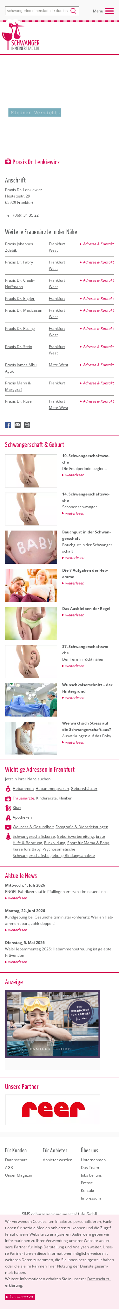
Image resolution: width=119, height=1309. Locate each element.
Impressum (91, 1198)
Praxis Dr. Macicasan (23, 310)
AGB (9, 1167)
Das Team (90, 1167)
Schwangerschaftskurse (34, 836)
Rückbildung (54, 842)
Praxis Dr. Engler (20, 298)
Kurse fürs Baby (27, 849)
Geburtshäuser (84, 788)
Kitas (17, 807)
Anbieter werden (57, 1160)
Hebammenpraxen (52, 788)
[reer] (52, 1110)
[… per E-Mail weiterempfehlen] (18, 425)
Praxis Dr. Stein (18, 346)
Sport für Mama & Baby (88, 842)
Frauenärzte (23, 798)
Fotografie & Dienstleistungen (82, 826)
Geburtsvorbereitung (75, 836)
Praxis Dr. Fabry (19, 262)
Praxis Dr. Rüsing (20, 328)
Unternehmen (93, 1160)
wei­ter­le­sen (17, 898)
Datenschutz (16, 1160)
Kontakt (87, 1190)
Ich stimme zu (21, 1297)
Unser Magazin (18, 1175)
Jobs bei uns (91, 1175)
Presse (87, 1183)
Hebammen (23, 788)
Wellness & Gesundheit (33, 826)
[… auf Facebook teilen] (8, 425)
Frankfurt (57, 298)
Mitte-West (58, 365)
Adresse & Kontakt (98, 244)
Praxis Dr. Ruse (18, 401)
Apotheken (22, 817)
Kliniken (65, 798)
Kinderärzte (46, 798)
